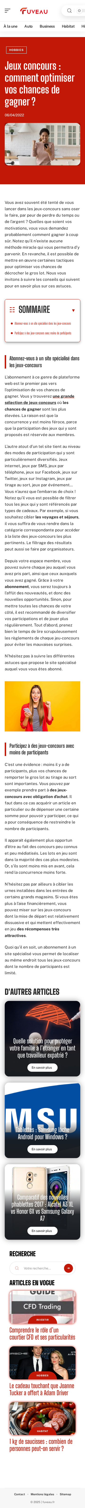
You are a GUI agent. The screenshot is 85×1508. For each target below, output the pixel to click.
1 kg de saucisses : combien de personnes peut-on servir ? (40, 1444)
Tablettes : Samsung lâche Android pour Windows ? (42, 1133)
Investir (42, 1319)
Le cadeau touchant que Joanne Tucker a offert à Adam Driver (41, 1389)
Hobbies (16, 50)
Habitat (42, 1431)
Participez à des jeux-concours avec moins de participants (43, 333)
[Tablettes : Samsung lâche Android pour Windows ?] (42, 1120)
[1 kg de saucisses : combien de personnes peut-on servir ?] (42, 1418)
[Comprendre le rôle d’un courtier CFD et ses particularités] (42, 1307)
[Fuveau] (34, 10)
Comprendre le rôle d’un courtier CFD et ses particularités (42, 1333)
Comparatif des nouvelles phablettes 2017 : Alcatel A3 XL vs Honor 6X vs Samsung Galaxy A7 (42, 1207)
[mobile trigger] (9, 10)
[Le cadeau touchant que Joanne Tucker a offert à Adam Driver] (42, 1362)
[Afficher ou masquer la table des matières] (63, 310)
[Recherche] (69, 10)
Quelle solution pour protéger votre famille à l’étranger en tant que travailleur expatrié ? (42, 1048)
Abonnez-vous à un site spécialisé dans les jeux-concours (43, 323)
